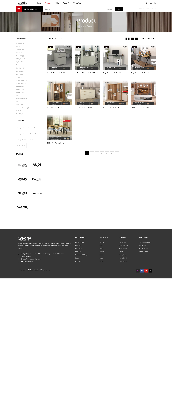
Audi (101, 245)
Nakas (18, 95)
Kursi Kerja (19, 68)
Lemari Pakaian (20, 80)
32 (58, 38)
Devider (18, 53)
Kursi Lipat (19, 71)
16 (55, 38)
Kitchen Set (19, 65)
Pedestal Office (20, 98)
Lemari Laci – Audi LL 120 (83, 108)
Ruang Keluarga (22, 134)
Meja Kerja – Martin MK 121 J (140, 73)
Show (51, 38)
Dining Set (19, 56)
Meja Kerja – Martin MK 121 (112, 73)
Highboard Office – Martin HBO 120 (86, 73)
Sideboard (19, 105)
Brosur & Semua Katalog (147, 9)
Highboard (19, 62)
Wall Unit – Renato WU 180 (140, 108)
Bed (17, 46)
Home (82, 26)
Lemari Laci (19, 77)
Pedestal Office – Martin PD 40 (57, 73)
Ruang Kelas (21, 128)
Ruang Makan (21, 140)
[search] (119, 9)
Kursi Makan (19, 74)
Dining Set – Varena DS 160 (56, 143)
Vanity (17, 111)
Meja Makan (19, 89)
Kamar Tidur (32, 128)
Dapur (31, 140)
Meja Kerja (19, 86)
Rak (17, 101)
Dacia (101, 255)
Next (117, 153)
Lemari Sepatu (20, 83)
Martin (101, 248)
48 (61, 38)
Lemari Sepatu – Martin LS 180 (57, 108)
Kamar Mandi (21, 145)
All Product (19, 43)
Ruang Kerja (34, 134)
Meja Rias (19, 92)
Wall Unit (18, 114)
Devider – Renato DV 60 (111, 108)
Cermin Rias (19, 49)
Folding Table (19, 59)
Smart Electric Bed (21, 108)
